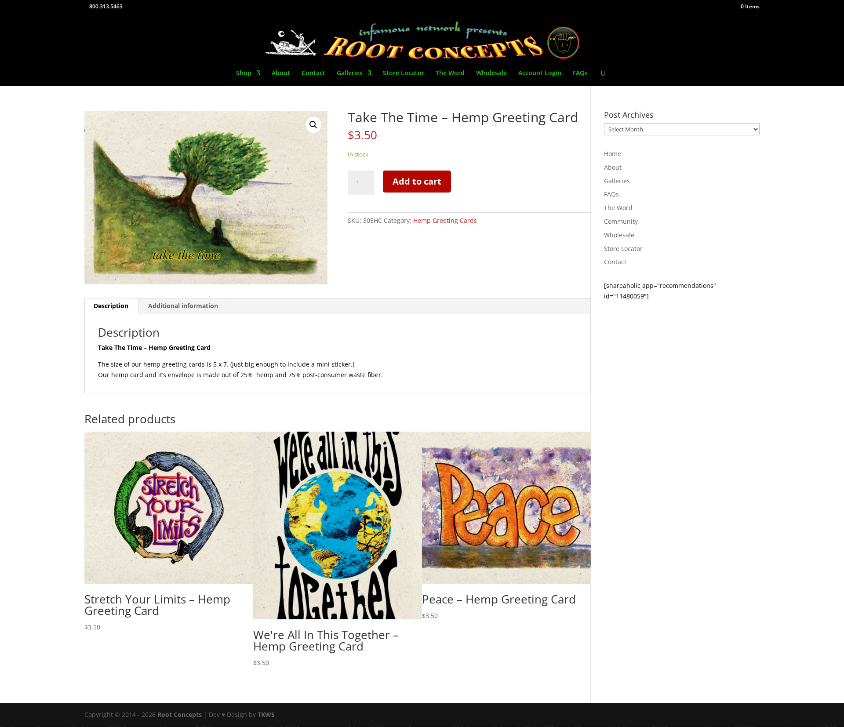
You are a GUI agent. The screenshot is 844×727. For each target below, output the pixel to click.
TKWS (266, 714)
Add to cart (417, 181)
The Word (450, 73)
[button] (313, 125)
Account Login (539, 73)
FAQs (580, 73)
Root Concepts (179, 714)
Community (621, 221)
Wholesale (491, 73)
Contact (313, 73)
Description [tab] (111, 306)
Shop (243, 73)
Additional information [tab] (183, 306)
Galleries (350, 73)
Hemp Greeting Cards (445, 220)
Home (612, 153)
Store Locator (403, 73)
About (281, 73)
